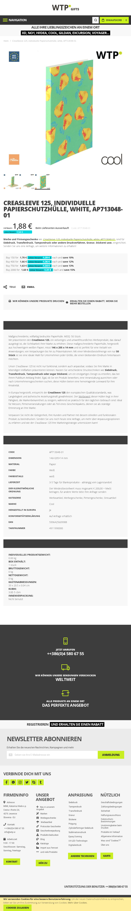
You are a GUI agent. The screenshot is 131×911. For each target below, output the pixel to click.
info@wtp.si (9, 832)
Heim (6, 41)
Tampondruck (75, 807)
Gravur (72, 815)
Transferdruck (75, 811)
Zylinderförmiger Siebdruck (81, 828)
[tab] (65, 325)
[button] (11, 182)
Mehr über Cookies (77, 902)
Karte (107, 855)
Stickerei (72, 819)
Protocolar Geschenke (50, 826)
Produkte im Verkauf (110, 832)
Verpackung (21, 544)
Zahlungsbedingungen (111, 807)
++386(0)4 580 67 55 (14, 828)
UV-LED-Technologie (78, 841)
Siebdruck (73, 802)
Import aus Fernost (48, 848)
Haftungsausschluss (111, 815)
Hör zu (43, 863)
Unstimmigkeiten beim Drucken (111, 826)
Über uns (105, 845)
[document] (65, 904)
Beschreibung (22, 325)
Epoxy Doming (75, 836)
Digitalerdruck (75, 845)
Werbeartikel (45, 822)
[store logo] (65, 7)
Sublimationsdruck (77, 832)
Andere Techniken (82, 856)
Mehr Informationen (27, 440)
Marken (43, 814)
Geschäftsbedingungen (111, 802)
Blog (42, 839)
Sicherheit (105, 811)
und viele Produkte (48, 852)
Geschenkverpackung (49, 831)
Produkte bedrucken (49, 835)
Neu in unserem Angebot (45, 808)
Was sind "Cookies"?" (111, 840)
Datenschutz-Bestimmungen (108, 820)
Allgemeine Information (112, 836)
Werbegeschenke (47, 818)
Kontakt (11, 861)
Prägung (72, 824)
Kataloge (44, 843)
